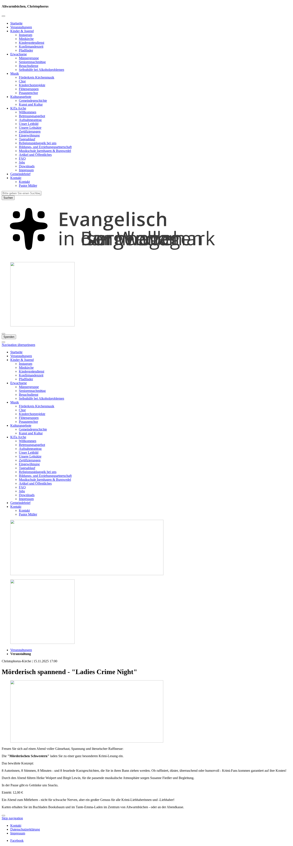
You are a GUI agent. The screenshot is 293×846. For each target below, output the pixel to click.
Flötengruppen (29, 89)
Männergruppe (29, 58)
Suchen (8, 197)
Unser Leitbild (28, 124)
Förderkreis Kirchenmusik (36, 77)
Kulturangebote (20, 97)
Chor (22, 81)
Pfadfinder (26, 50)
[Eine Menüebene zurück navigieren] (3, 16)
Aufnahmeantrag (30, 120)
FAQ (22, 158)
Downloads (27, 166)
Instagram (25, 35)
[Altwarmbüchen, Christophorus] (146, 256)
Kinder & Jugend (22, 31)
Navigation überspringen (18, 345)
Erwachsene (18, 54)
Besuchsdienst (28, 66)
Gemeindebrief (20, 174)
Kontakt (15, 178)
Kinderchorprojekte (32, 85)
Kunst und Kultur (31, 104)
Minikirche (26, 39)
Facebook (17, 840)
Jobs (22, 162)
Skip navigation (12, 818)
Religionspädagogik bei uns (37, 143)
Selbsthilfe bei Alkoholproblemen (41, 69)
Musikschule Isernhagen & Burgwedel (45, 151)
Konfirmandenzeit (31, 46)
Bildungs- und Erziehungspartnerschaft (45, 147)
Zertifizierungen (30, 131)
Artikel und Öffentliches (35, 154)
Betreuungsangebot (32, 116)
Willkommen (27, 112)
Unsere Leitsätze (30, 127)
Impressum (26, 170)
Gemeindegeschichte (33, 100)
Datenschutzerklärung (25, 829)
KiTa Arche (18, 108)
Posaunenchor (28, 93)
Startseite (16, 23)
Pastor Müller (28, 185)
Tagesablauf (27, 139)
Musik (14, 73)
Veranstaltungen (21, 27)
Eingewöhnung (29, 135)
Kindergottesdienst (31, 42)
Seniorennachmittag (32, 62)
